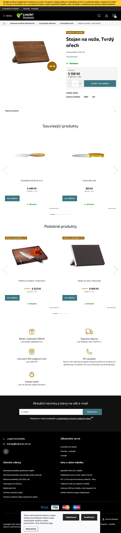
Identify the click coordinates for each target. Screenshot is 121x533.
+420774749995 (16, 438)
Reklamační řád (9, 488)
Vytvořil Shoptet (111, 519)
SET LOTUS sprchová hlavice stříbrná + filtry (78, 479)
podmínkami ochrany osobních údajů (74, 418)
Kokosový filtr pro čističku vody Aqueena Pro (78, 488)
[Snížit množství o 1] (70, 83)
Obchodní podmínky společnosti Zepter (18, 471)
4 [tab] (68, 214)
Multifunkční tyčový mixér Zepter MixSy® (76, 475)
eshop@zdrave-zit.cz (19, 443)
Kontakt (63, 456)
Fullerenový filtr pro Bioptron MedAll (74, 484)
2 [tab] (58, 214)
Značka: (72, 93)
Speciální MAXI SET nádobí (71, 471)
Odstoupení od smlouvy (12, 484)
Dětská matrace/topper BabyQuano (75, 492)
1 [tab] (52, 214)
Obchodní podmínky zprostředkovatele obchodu (22, 475)
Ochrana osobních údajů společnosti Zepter (20, 497)
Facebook (6, 451)
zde (50, 523)
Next (115, 170)
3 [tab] (63, 214)
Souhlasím (89, 517)
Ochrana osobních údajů (13, 492)
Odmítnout (71, 517)
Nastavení (31, 529)
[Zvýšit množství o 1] (80, 83)
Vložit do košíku (100, 83)
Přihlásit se (92, 413)
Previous (5, 170)
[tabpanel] (31, 172)
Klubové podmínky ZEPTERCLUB (16, 479)
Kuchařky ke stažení (10, 9)
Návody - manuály (30, 9)
